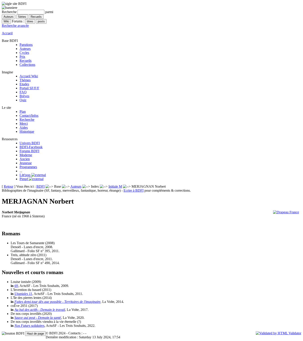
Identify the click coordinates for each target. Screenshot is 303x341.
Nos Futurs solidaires (29, 325)
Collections (27, 64)
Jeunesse (26, 163)
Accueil (7, 33)
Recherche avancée (15, 25)
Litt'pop (25, 175)
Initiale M (115, 186)
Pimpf (24, 179)
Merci (24, 123)
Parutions (26, 45)
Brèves (24, 96)
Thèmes (25, 80)
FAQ (23, 92)
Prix (22, 56)
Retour (8, 186)
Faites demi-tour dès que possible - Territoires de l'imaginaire (57, 302)
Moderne (26, 155)
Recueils (25, 60)
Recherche (27, 119)
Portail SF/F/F (29, 88)
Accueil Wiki (29, 76)
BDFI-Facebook (31, 147)
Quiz (23, 100)
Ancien (25, 159)
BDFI (40, 186)
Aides (24, 127)
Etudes (24, 84)
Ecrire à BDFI (134, 190)
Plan (23, 111)
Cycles (24, 53)
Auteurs (25, 49)
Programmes (28, 167)
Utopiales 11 (23, 294)
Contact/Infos (29, 115)
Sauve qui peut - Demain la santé (37, 318)
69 (16, 286)
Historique (27, 131)
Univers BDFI (30, 143)
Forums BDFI (29, 151)
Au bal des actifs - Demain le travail (39, 310)
